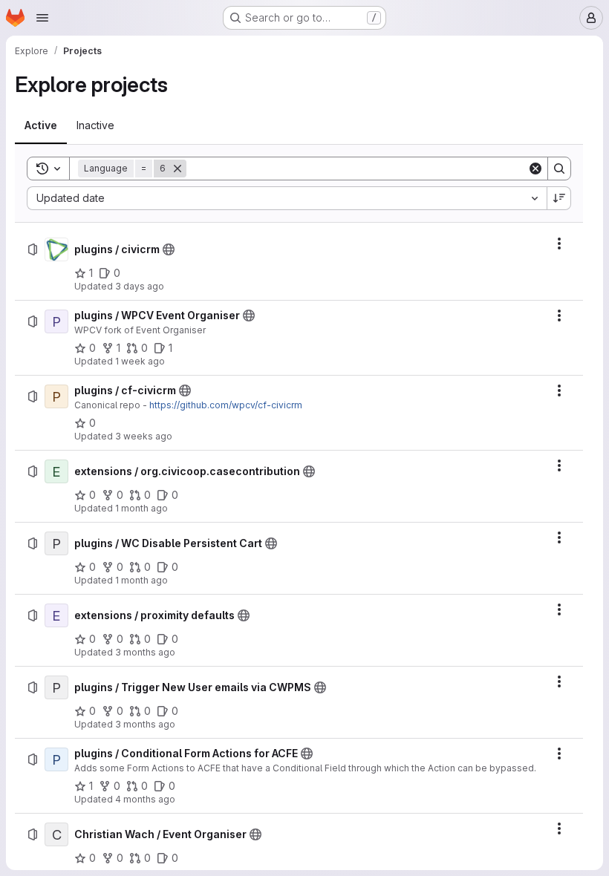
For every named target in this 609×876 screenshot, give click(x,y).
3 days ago (139, 286)
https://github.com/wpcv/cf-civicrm (225, 405)
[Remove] (177, 168)
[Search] (559, 168)
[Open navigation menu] (42, 18)
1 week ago (140, 361)
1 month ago (141, 508)
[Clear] (535, 168)
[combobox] (287, 198)
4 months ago (145, 799)
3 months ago (145, 652)
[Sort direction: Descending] (559, 198)
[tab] (41, 125)
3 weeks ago (143, 436)
